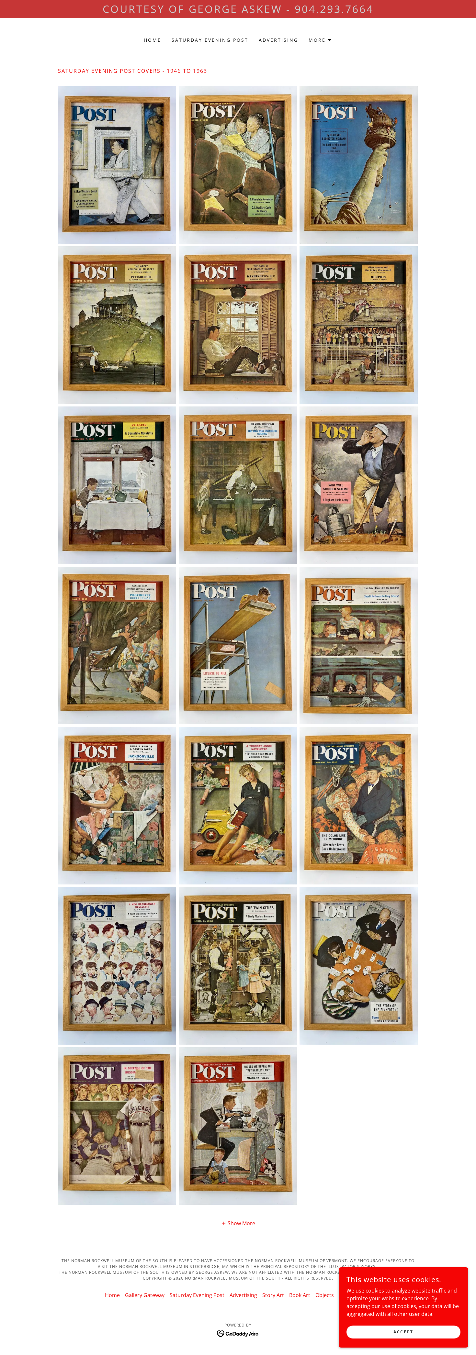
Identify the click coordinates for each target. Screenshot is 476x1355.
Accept (403, 1332)
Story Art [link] (273, 1295)
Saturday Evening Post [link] (210, 40)
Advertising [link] (278, 40)
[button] (320, 40)
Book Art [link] (299, 1295)
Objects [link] (324, 1295)
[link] (238, 1333)
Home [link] (152, 40)
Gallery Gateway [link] (144, 1295)
